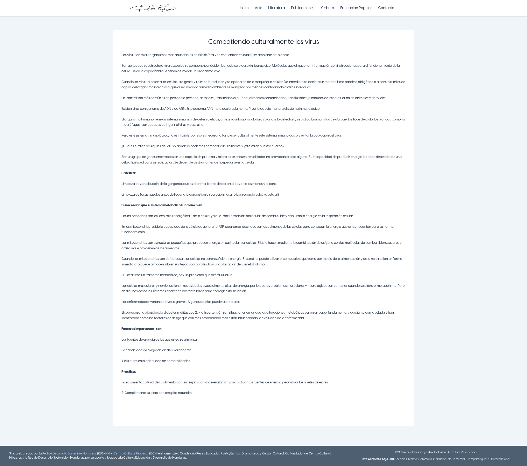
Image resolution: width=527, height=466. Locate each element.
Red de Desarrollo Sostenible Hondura (68, 453)
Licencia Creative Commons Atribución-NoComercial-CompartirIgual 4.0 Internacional (452, 459)
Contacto (386, 8)
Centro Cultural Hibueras (131, 453)
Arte (258, 8)
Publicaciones (302, 8)
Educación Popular (356, 8)
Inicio (244, 8)
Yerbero (327, 8)
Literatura (276, 8)
